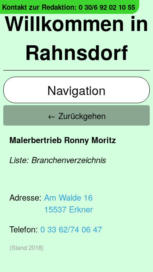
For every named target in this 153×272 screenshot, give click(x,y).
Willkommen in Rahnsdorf (76, 37)
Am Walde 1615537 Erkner (68, 203)
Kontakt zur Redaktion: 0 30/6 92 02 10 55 (68, 7)
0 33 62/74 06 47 (71, 229)
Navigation (76, 90)
